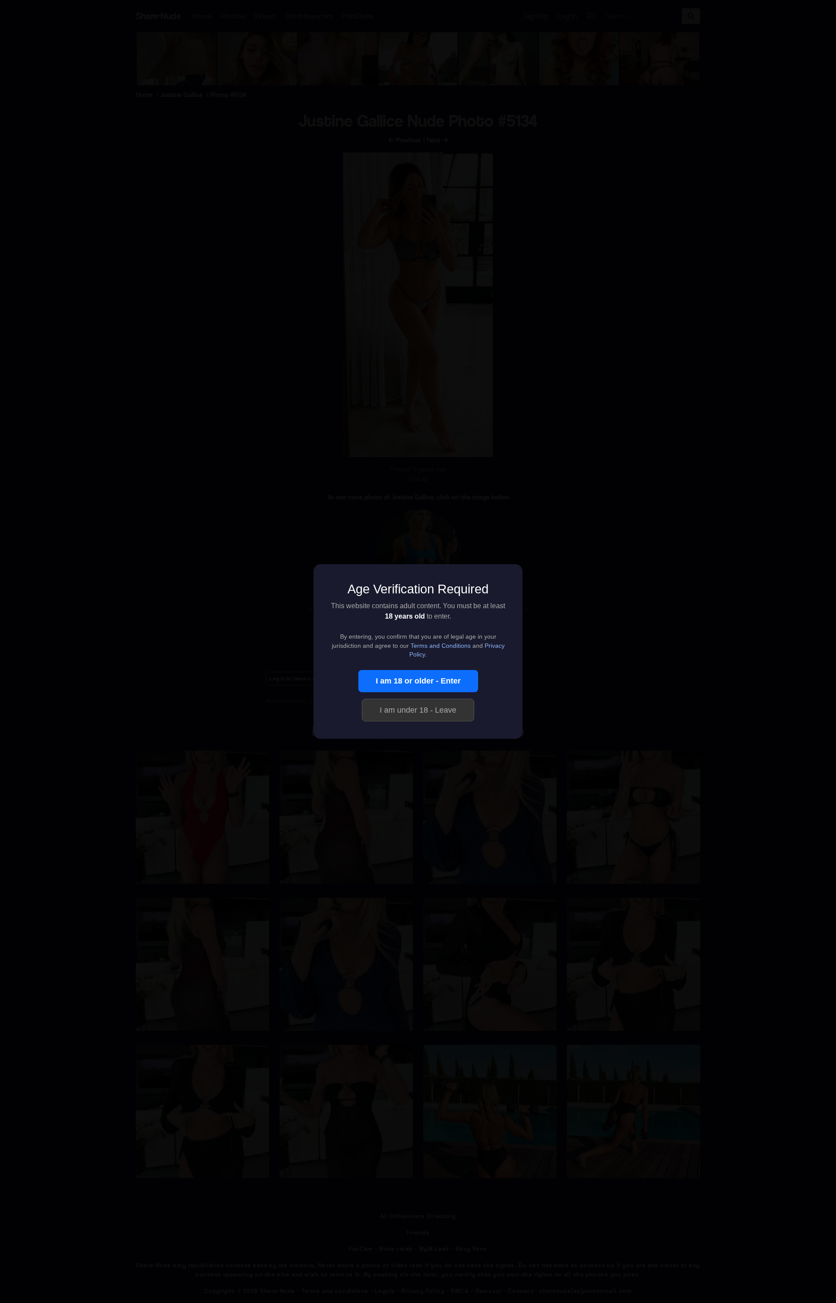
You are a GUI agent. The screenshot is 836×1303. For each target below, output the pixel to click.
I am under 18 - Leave (418, 710)
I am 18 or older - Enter (418, 681)
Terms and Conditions (441, 646)
